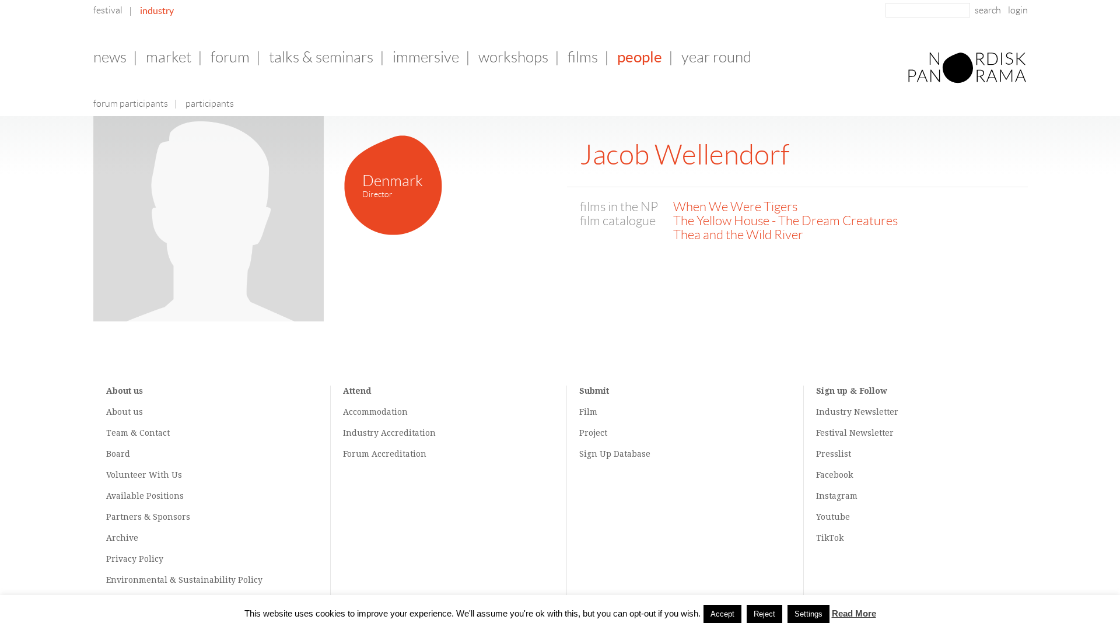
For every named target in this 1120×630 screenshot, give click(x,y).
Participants (210, 103)
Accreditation (408, 433)
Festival (108, 10)
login (1018, 10)
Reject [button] (764, 614)
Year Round (716, 57)
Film (588, 411)
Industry (157, 10)
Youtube (833, 517)
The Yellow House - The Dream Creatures (785, 221)
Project (593, 433)
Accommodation (375, 411)
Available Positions (145, 496)
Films (583, 57)
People (639, 56)
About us (124, 411)
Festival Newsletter (855, 433)
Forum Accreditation (384, 454)
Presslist (833, 454)
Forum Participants (130, 103)
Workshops (513, 57)
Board (118, 454)
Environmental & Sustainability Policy (184, 579)
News (110, 57)
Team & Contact (138, 433)
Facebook (834, 475)
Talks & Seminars (321, 57)
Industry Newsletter (857, 411)
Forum (230, 57)
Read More (854, 613)
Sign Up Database (614, 454)
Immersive (426, 57)
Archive (122, 537)
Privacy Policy (134, 559)
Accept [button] (722, 614)
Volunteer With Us (144, 475)
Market (168, 57)
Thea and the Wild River (738, 235)
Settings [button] (808, 614)
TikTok (830, 537)
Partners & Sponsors (148, 517)
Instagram (837, 496)
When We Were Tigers (735, 207)
